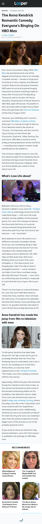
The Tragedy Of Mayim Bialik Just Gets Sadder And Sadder (29, 474)
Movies (5, 10)
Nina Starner (9, 35)
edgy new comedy (20, 400)
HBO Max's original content (22, 121)
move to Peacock (31, 109)
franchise (28, 370)
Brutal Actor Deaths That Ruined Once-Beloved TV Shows (10, 504)
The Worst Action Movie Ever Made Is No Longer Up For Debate (30, 505)
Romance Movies (17, 10)
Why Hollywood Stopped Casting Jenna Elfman (9, 473)
